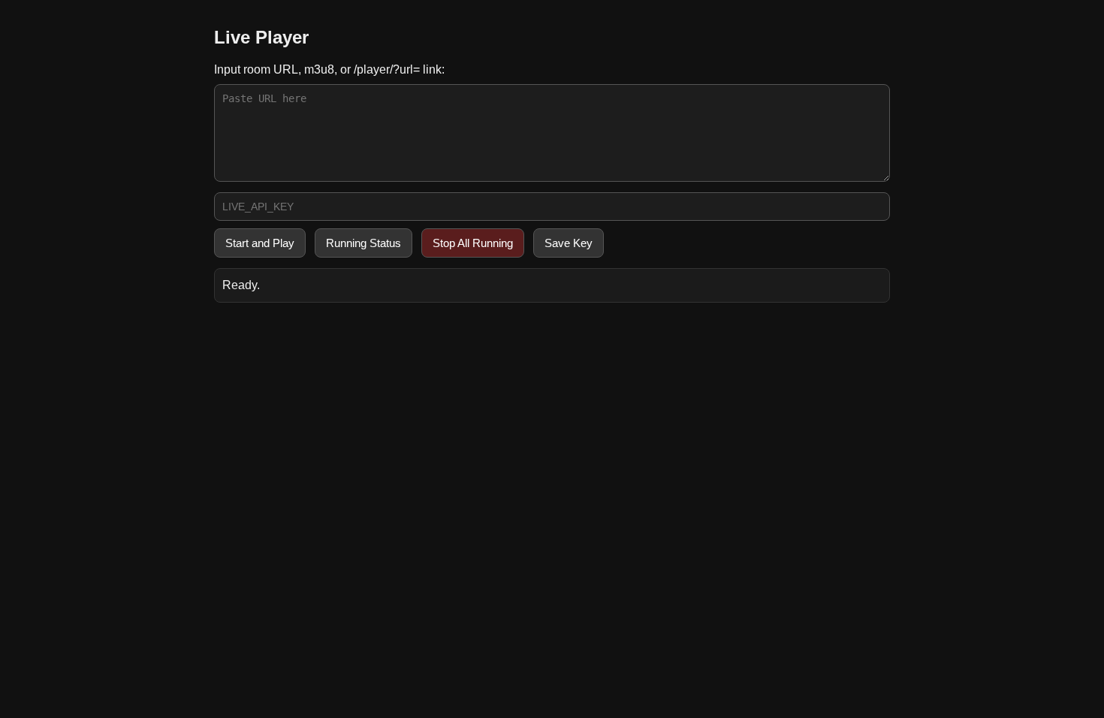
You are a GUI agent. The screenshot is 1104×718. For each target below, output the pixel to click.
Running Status (363, 243)
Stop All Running (473, 243)
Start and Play (259, 243)
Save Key (568, 243)
